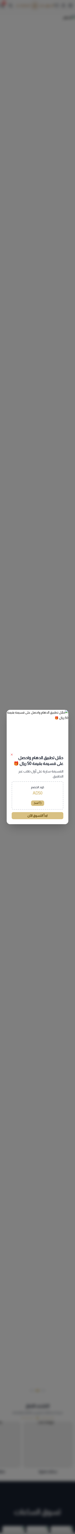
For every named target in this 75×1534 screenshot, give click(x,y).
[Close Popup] (11, 754)
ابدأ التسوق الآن (38, 815)
